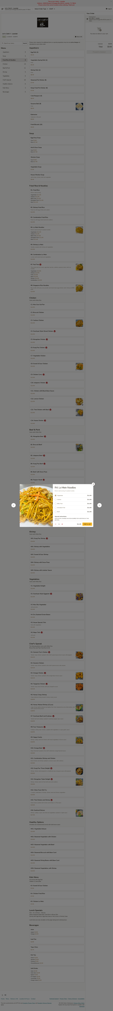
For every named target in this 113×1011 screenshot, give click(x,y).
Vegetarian (60, 495)
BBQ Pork (60, 503)
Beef (58, 512)
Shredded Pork (61, 508)
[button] (13, 507)
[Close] (93, 484)
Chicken (59, 499)
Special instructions (60, 516)
